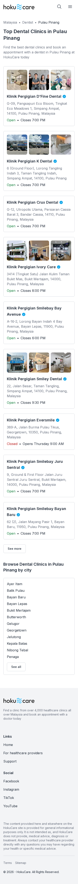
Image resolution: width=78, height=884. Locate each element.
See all (16, 667)
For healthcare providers (23, 753)
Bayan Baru (16, 597)
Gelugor (13, 624)
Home (8, 745)
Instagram (11, 789)
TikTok (8, 798)
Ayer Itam (14, 584)
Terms (7, 863)
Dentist (27, 22)
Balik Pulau (16, 590)
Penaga (13, 657)
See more (14, 548)
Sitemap (20, 863)
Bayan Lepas (17, 604)
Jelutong (14, 637)
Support (9, 761)
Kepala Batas (17, 643)
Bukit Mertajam (19, 610)
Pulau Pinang (48, 22)
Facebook (11, 781)
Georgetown (16, 630)
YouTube (10, 806)
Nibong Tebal (17, 650)
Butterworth (16, 617)
